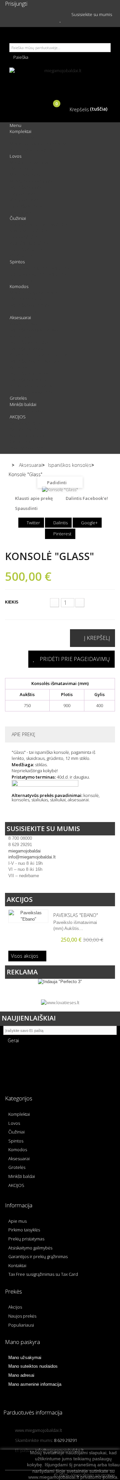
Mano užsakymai (24, 1357)
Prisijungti (16, 3)
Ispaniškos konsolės (29, 373)
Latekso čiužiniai (26, 237)
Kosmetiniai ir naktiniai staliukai (40, 355)
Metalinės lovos (25, 175)
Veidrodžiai (21, 336)
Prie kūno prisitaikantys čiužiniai (41, 225)
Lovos (15, 156)
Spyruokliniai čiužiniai (31, 231)
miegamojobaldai (24, 850)
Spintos (17, 262)
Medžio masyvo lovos (30, 162)
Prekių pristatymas (26, 1239)
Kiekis (11, 602)
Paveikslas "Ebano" (75, 915)
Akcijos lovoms (24, 429)
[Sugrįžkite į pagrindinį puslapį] (7, 465)
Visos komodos (24, 311)
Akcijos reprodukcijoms (33, 435)
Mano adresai (21, 1375)
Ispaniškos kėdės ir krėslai (34, 330)
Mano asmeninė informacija (34, 1384)
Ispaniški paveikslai (28, 349)
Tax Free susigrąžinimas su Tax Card (43, 1274)
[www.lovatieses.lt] (60, 1002)
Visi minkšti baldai (27, 411)
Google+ (89, 523)
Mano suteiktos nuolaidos (33, 1366)
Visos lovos (20, 212)
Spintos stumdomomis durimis (39, 268)
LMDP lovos (21, 169)
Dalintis (60, 523)
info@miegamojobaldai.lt (32, 856)
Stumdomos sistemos (31, 392)
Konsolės (18, 367)
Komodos (19, 286)
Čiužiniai (18, 218)
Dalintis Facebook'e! (87, 498)
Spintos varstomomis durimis (38, 274)
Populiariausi (21, 1325)
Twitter (33, 523)
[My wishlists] (60, 20)
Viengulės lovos (25, 199)
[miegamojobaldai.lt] (60, 80)
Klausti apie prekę (34, 498)
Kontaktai (17, 1265)
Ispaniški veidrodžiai (29, 342)
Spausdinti (26, 508)
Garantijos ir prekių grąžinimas (38, 1256)
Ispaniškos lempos (28, 380)
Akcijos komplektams (30, 423)
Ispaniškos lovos (25, 187)
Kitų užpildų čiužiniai (29, 243)
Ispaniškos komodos (29, 305)
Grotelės (18, 398)
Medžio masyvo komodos (34, 293)
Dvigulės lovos (23, 193)
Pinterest (61, 534)
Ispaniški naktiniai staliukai (35, 361)
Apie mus (17, 1221)
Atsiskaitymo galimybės (30, 1248)
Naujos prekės (22, 1316)
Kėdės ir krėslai (24, 324)
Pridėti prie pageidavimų (75, 659)
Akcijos (20, 899)
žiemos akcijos (24, 441)
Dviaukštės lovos (26, 206)
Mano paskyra (22, 1342)
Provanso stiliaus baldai (33, 150)
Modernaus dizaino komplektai (40, 144)
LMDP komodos (25, 299)
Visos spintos (22, 280)
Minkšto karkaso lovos (31, 181)
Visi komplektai (24, 138)
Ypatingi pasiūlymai (28, 448)
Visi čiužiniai (21, 255)
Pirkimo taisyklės (24, 1230)
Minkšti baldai (23, 404)
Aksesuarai (20, 317)
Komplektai (20, 131)
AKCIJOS (18, 417)
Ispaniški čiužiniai (26, 249)
